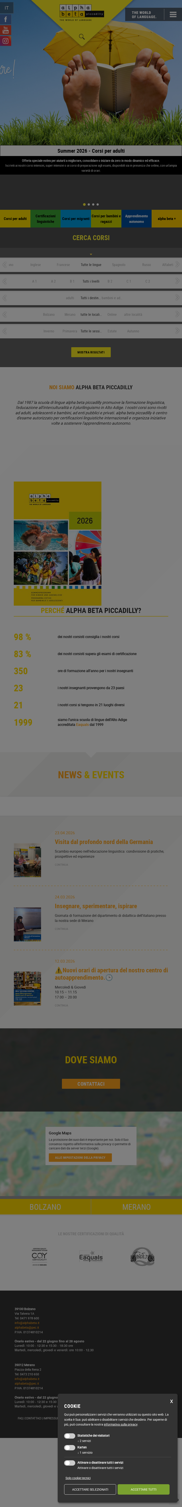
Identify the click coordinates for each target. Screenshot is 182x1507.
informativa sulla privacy (120, 1424)
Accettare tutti (143, 1489)
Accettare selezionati (90, 1489)
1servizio (85, 1452)
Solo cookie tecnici (78, 1478)
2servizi (84, 1441)
